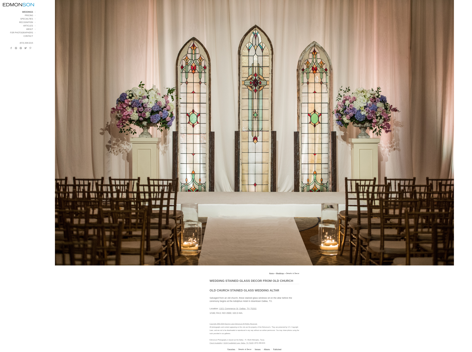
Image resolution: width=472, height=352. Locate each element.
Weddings (27, 12)
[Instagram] (16, 48)
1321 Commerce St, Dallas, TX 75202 (237, 308)
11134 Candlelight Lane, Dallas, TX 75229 (238, 343)
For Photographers (21, 33)
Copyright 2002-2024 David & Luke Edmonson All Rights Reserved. (233, 324)
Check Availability (216, 343)
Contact (28, 36)
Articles (28, 26)
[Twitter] (25, 48)
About (29, 29)
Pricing (29, 15)
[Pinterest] (30, 48)
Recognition (26, 22)
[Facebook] (11, 48)
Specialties (26, 19)
